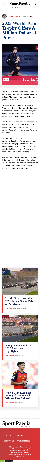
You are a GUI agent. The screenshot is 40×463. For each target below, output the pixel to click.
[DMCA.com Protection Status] (6, 462)
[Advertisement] (20, 201)
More (6, 79)
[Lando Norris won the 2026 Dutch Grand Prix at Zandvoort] (20, 281)
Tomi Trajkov (9, 308)
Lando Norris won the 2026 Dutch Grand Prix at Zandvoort (19, 301)
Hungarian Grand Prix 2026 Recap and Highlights (19, 348)
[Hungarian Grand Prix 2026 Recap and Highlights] (20, 328)
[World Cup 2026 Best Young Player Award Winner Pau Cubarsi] (20, 375)
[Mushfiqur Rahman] (4, 16)
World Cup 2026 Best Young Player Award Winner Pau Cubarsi (18, 395)
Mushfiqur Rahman (14, 16)
